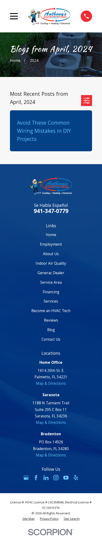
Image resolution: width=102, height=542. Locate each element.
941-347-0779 (51, 211)
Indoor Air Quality (51, 263)
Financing (51, 291)
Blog (51, 329)
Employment (51, 244)
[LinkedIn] (46, 477)
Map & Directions (51, 383)
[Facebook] (36, 477)
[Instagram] (56, 477)
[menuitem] (28, 519)
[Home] (49, 16)
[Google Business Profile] (26, 477)
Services (51, 301)
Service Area (51, 282)
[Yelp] (76, 477)
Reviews (51, 320)
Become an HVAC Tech (50, 310)
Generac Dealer (50, 272)
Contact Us (51, 339)
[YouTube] (66, 477)
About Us (51, 253)
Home (51, 234)
